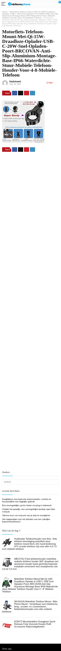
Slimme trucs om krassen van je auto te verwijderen (26, 515)
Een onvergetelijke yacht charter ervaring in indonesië (26, 505)
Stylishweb (15, 81)
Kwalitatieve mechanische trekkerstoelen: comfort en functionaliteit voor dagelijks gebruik (26, 500)
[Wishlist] (52, 4)
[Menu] (3, 4)
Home (5, 12)
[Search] (46, 4)
